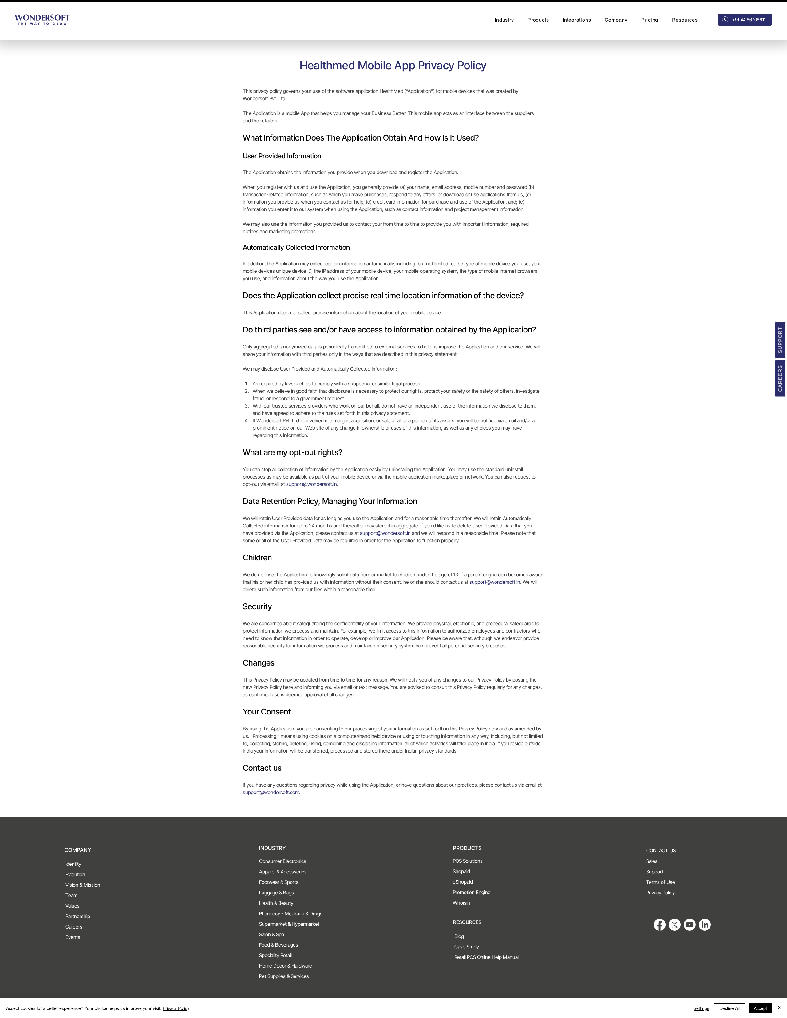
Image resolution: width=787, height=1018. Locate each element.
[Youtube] (690, 925)
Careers (780, 378)
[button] (504, 20)
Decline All (729, 1008)
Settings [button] (701, 1008)
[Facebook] (660, 925)
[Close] (779, 1008)
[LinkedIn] (705, 925)
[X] (675, 925)
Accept (760, 1008)
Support (780, 340)
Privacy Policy (176, 1008)
